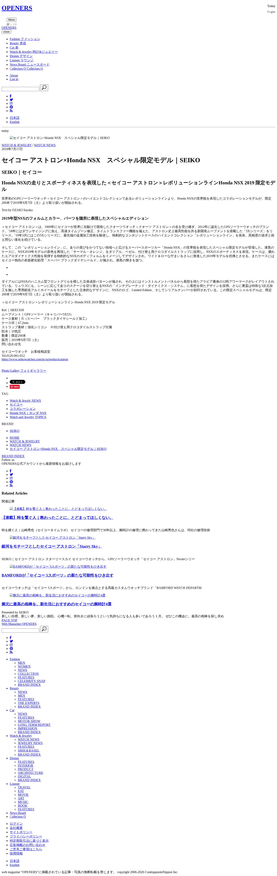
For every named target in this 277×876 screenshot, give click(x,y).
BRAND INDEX (13, 456)
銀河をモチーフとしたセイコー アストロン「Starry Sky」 (52, 546)
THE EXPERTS (28, 703)
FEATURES (26, 677)
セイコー (16, 404)
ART (21, 798)
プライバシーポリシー (26, 836)
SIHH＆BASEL (28, 750)
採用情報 (16, 853)
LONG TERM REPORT (34, 724)
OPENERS (17, 8)
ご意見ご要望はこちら (26, 849)
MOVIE (23, 794)
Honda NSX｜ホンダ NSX (28, 413)
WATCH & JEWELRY (17, 145)
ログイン (16, 823)
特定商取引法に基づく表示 (29, 840)
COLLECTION (28, 673)
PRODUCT (25, 769)
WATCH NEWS (45, 145)
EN (15, 24)
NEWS (22, 670)
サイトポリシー (21, 832)
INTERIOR (25, 765)
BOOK (22, 805)
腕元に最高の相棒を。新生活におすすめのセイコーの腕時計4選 (57, 604)
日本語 (14, 118)
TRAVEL (24, 787)
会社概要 (16, 828)
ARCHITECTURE (30, 773)
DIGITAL (24, 776)
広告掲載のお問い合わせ (27, 845)
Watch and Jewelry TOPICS (28, 417)
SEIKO (14, 431)
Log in (14, 79)
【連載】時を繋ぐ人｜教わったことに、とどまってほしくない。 (57, 517)
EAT (21, 791)
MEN (21, 662)
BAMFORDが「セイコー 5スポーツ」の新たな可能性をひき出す (58, 575)
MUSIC (23, 802)
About (14, 75)
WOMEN (24, 666)
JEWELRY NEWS (30, 743)
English (14, 122)
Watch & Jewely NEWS (25, 400)
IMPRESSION (27, 728)
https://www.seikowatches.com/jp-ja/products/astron (35, 359)
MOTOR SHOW (29, 721)
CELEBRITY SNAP (31, 681)
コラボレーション (23, 408)
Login (271, 11)
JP (8, 24)
